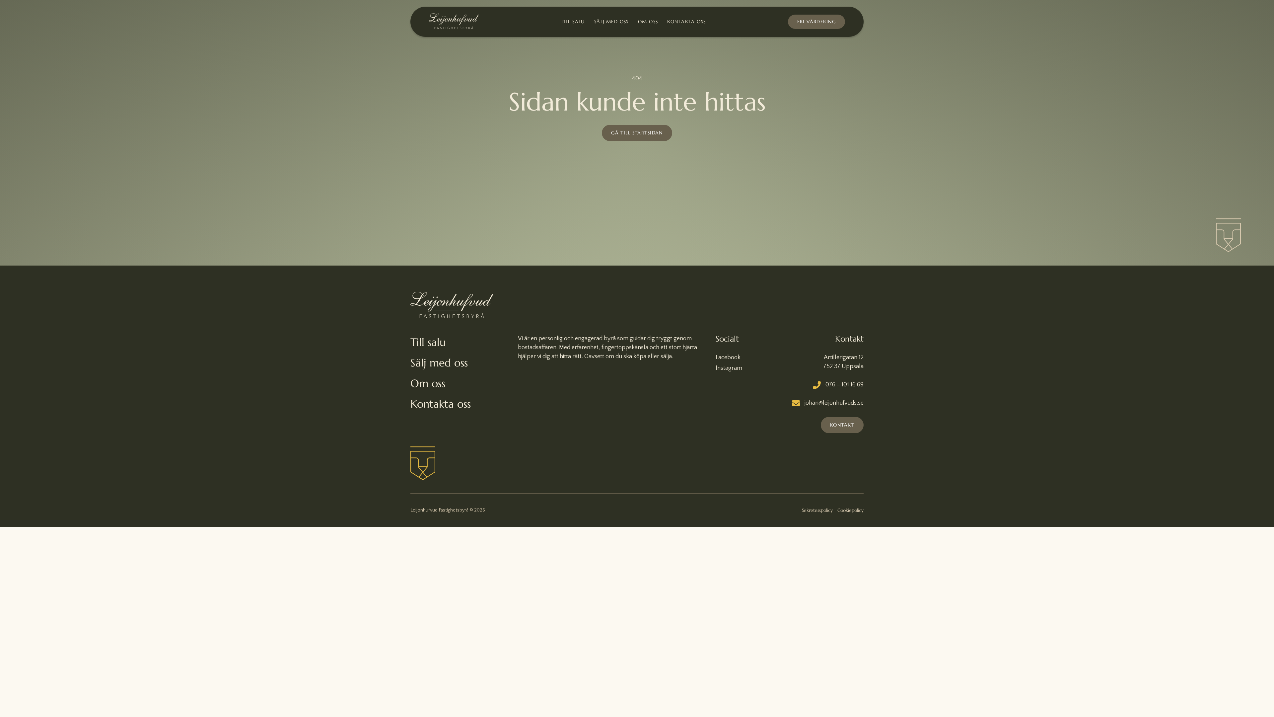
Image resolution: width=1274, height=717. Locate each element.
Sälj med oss (611, 22)
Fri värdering (816, 22)
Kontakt (842, 425)
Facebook (728, 357)
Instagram (729, 368)
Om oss (648, 22)
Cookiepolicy (850, 510)
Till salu (573, 22)
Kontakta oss (686, 22)
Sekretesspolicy (817, 510)
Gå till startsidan (637, 133)
